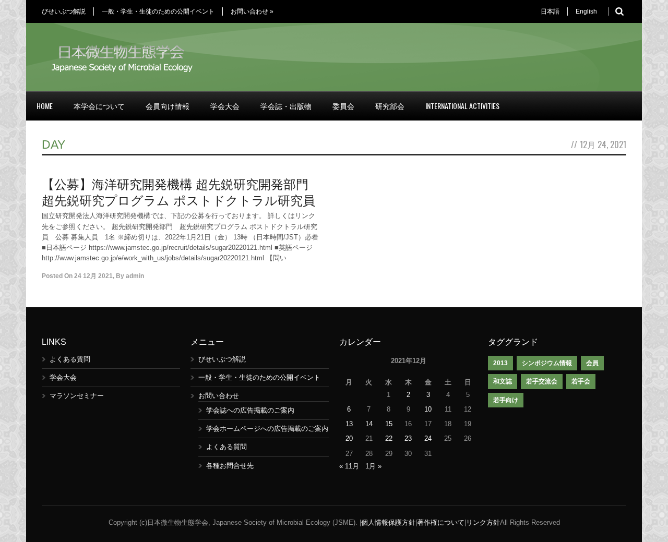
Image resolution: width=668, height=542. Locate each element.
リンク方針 (483, 522)
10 (428, 409)
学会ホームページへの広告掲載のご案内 (267, 428)
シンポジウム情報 (547, 363)
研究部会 (389, 105)
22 (388, 438)
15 (388, 424)
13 (349, 424)
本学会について (99, 105)
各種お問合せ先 (230, 465)
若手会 (580, 381)
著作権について (440, 522)
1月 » (373, 466)
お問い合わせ (252, 11)
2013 (500, 363)
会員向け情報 (167, 105)
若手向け (505, 400)
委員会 (343, 105)
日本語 (550, 11)
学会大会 (225, 105)
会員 (592, 363)
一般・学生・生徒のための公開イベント (158, 11)
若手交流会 (541, 381)
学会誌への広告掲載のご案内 (250, 410)
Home (45, 105)
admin (135, 276)
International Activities (462, 105)
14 (369, 424)
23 (408, 438)
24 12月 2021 (93, 276)
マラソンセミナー (77, 396)
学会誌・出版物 (286, 105)
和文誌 (502, 381)
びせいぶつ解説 (64, 11)
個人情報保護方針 (388, 522)
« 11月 (349, 466)
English (586, 11)
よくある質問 (70, 359)
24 (428, 438)
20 (349, 438)
